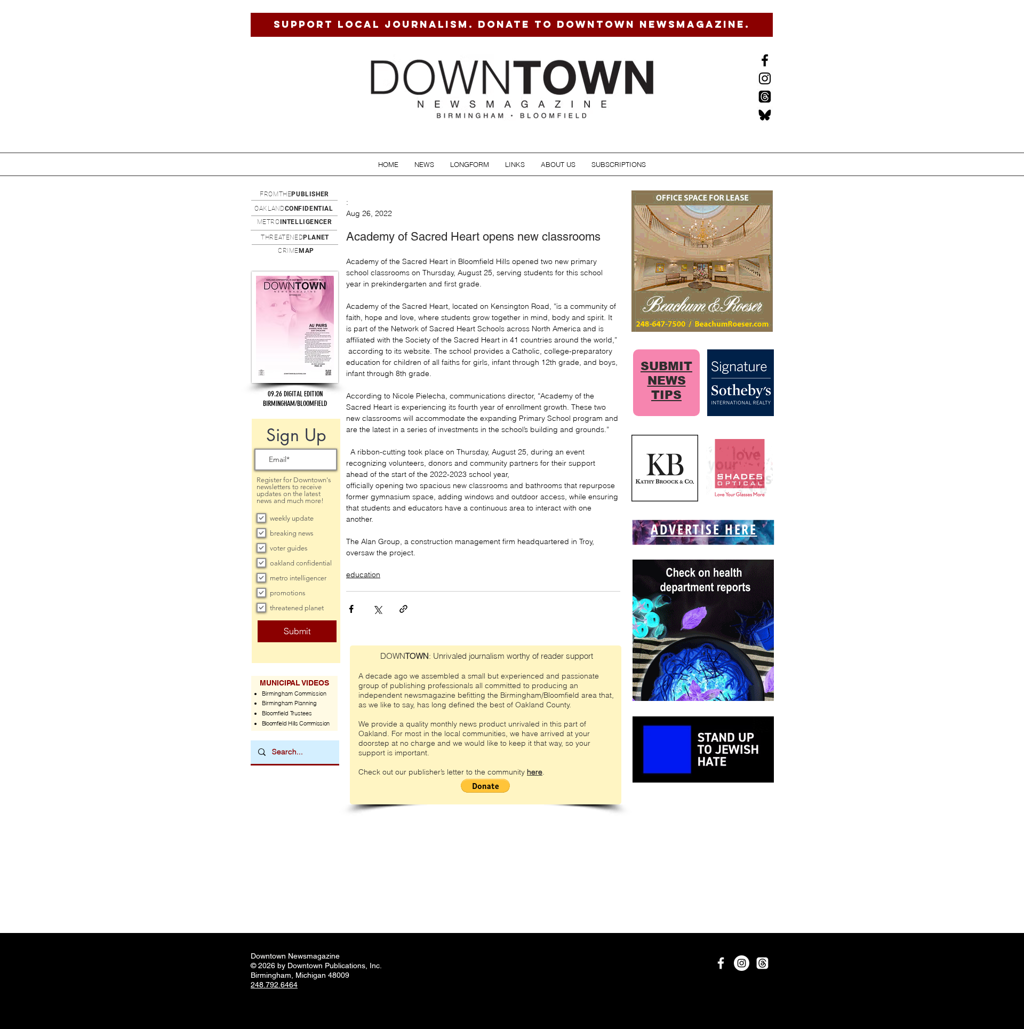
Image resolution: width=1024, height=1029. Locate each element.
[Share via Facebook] (351, 609)
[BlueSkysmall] (765, 115)
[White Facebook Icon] (721, 963)
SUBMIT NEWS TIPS (666, 381)
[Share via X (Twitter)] (377, 609)
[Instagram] (765, 78)
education (363, 574)
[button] (424, 164)
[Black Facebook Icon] (765, 60)
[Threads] (765, 97)
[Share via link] (403, 609)
